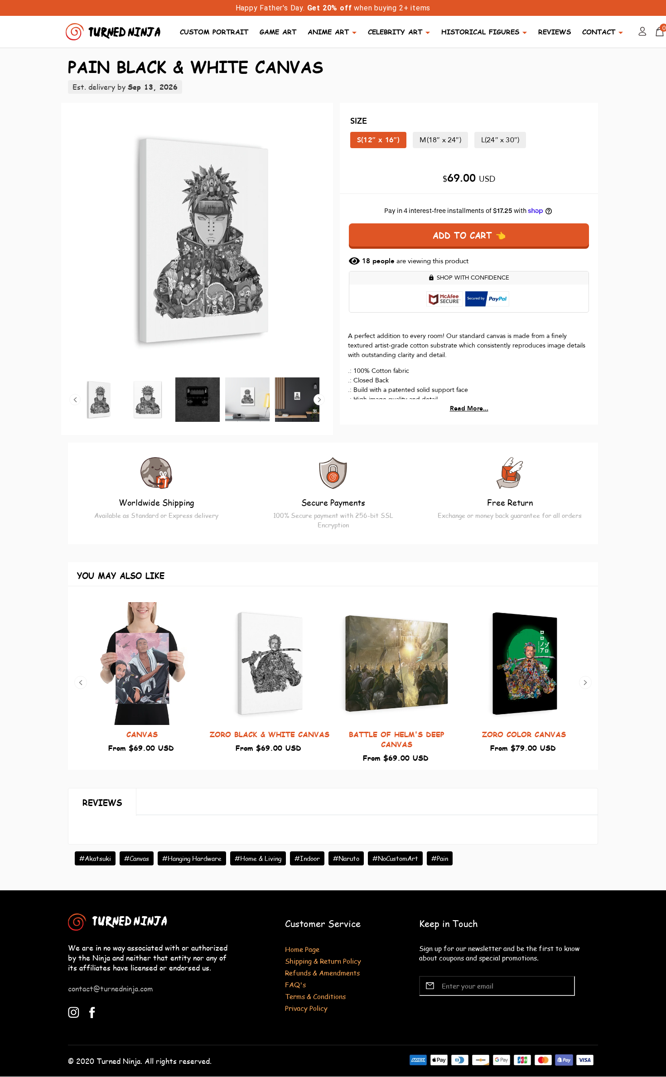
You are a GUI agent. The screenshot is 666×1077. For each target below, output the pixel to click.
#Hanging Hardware (192, 858)
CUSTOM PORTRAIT (214, 31)
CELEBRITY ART (395, 31)
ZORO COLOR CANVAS (524, 734)
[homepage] (114, 30)
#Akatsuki (95, 858)
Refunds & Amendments (322, 972)
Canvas (142, 734)
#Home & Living (258, 858)
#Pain (439, 858)
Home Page (302, 949)
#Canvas (136, 858)
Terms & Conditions (315, 996)
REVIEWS (554, 31)
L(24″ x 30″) (500, 140)
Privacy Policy (306, 1008)
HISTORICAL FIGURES (480, 31)
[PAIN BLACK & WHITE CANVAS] (197, 240)
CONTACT (598, 31)
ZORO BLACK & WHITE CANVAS (269, 734)
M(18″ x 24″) (440, 140)
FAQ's (295, 984)
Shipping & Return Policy (323, 961)
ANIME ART (328, 31)
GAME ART (278, 31)
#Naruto (346, 858)
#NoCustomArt (395, 858)
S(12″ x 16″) (378, 140)
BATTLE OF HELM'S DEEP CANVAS (396, 739)
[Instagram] (73, 1011)
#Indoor (307, 858)
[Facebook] (92, 1011)
